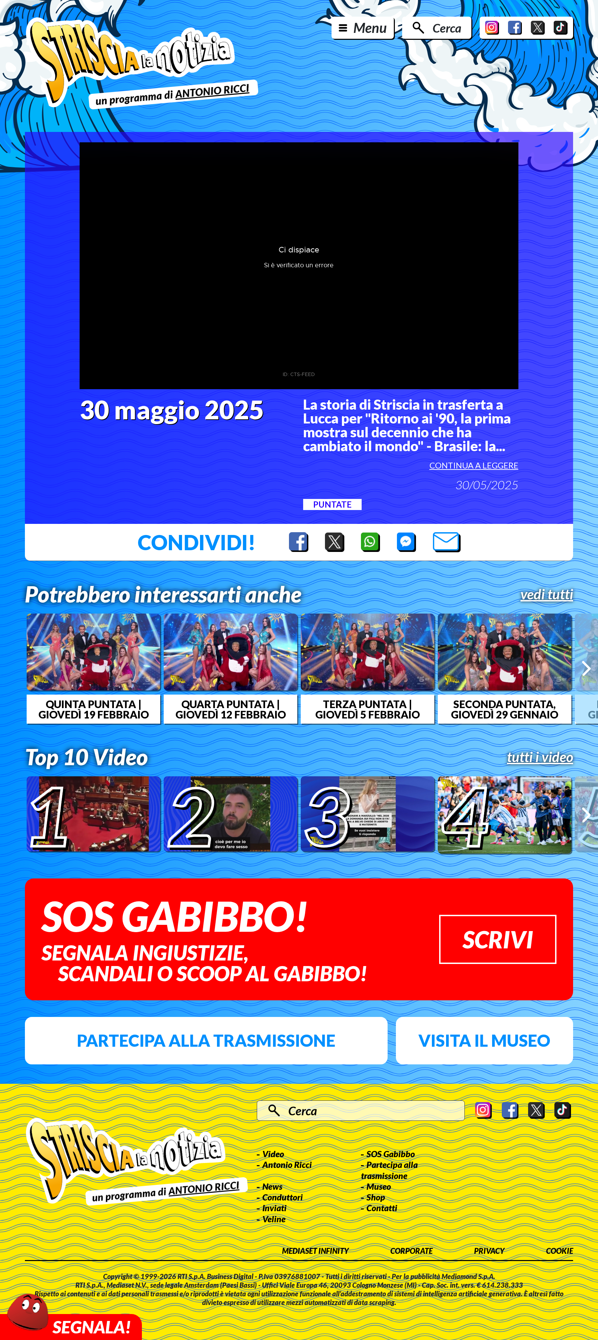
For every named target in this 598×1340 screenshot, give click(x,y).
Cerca (447, 27)
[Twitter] (538, 28)
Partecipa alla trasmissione (206, 1040)
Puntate (332, 504)
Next (586, 668)
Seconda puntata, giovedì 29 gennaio (504, 709)
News (272, 1186)
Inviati (274, 1208)
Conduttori (282, 1197)
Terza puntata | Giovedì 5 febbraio (367, 709)
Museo (378, 1186)
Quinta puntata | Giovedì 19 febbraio (93, 709)
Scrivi (498, 939)
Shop (375, 1197)
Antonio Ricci (287, 1164)
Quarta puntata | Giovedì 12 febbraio (230, 709)
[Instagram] (492, 28)
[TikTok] (561, 28)
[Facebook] (515, 28)
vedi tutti (546, 594)
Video (273, 1154)
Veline (274, 1219)
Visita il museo (484, 1040)
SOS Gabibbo (390, 1154)
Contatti (381, 1208)
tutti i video (540, 757)
